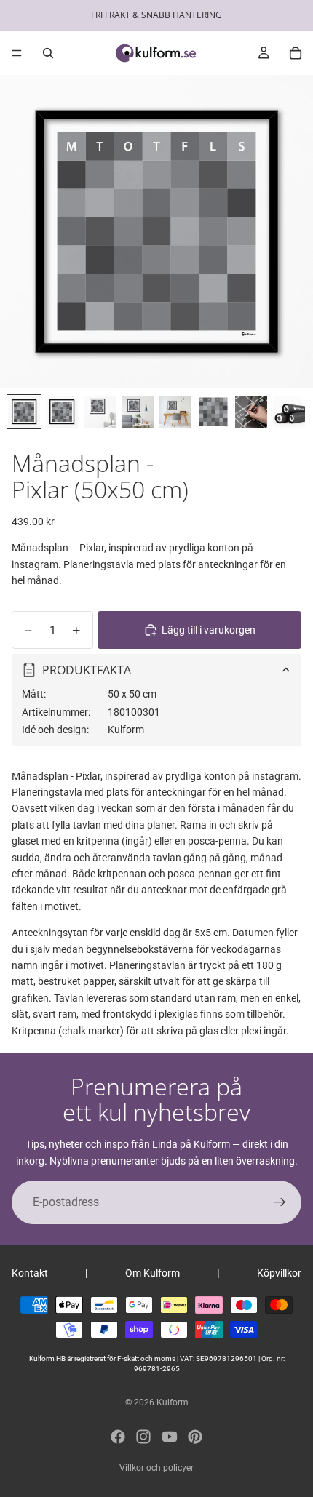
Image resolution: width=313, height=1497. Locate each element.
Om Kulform (152, 1273)
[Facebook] (118, 1436)
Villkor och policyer (156, 1468)
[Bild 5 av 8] (175, 412)
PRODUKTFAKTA (86, 670)
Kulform (172, 1402)
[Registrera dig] (279, 1202)
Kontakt (30, 1273)
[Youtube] (169, 1436)
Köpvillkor (279, 1273)
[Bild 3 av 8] (100, 412)
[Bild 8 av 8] (289, 412)
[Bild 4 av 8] (138, 412)
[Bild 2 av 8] (62, 412)
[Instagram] (143, 1436)
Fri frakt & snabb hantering (156, 15)
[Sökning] (48, 53)
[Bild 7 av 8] (251, 412)
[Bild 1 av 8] (24, 412)
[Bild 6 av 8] (213, 412)
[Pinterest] (195, 1436)
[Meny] (16, 53)
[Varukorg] (296, 53)
